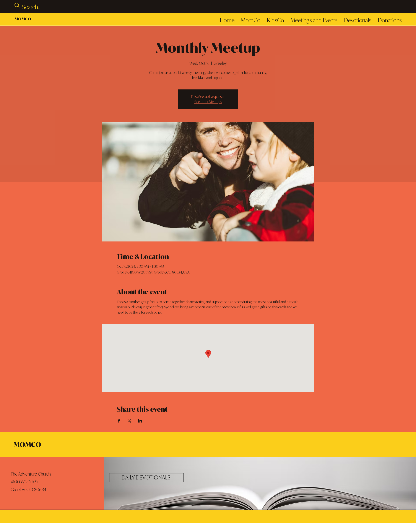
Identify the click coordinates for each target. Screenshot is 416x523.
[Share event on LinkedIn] (140, 421)
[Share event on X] (129, 421)
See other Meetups (208, 102)
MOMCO (23, 18)
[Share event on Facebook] (119, 421)
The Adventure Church (31, 474)
